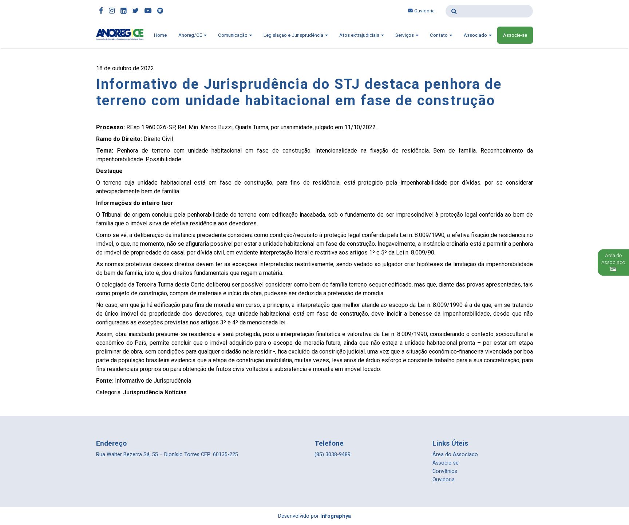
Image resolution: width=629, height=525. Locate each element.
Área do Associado (455, 454)
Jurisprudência (143, 392)
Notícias (176, 392)
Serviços (405, 35)
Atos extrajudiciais (359, 35)
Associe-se (515, 35)
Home (160, 35)
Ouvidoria (424, 10)
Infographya (335, 516)
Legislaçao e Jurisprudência (294, 35)
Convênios (444, 471)
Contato (439, 35)
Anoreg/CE (190, 35)
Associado (476, 35)
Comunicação (233, 35)
